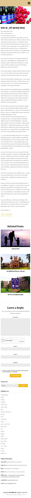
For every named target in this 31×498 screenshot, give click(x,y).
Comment (15, 317)
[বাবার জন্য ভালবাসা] (15, 238)
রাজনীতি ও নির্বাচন (4, 439)
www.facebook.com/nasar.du (14, 462)
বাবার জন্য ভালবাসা (15, 249)
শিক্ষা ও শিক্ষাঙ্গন (8, 215)
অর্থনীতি (2, 397)
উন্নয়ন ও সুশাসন (4, 404)
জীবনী (2, 409)
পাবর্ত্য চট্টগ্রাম (3, 419)
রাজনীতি (2, 436)
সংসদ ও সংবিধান (4, 446)
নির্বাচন (2, 417)
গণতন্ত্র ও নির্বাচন (4, 407)
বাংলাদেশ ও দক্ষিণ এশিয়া (5, 424)
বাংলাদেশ (2, 421)
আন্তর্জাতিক (3, 402)
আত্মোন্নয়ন (3, 399)
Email (15, 354)
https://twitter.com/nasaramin (11, 468)
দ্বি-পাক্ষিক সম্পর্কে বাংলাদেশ (6, 412)
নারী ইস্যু (2, 414)
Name (15, 346)
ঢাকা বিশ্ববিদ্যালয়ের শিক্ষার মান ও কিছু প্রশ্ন (16, 271)
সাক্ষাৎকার (2, 451)
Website (15, 362)
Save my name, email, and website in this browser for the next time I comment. (15, 371)
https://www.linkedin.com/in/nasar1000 (15, 472)
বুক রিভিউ (2, 431)
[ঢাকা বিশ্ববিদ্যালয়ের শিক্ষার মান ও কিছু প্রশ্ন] (15, 261)
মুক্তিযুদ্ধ (2, 434)
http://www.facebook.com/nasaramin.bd (16, 465)
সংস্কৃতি (2, 448)
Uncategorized (4, 395)
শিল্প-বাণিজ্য (3, 443)
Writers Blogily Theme (19, 494)
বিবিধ (2, 215)
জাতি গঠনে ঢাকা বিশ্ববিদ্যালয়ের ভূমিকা (15, 294)
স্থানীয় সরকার (3, 453)
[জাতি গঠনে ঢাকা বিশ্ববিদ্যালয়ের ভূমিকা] (15, 284)
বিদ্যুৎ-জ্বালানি (3, 426)
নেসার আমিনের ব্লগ (12, 492)
